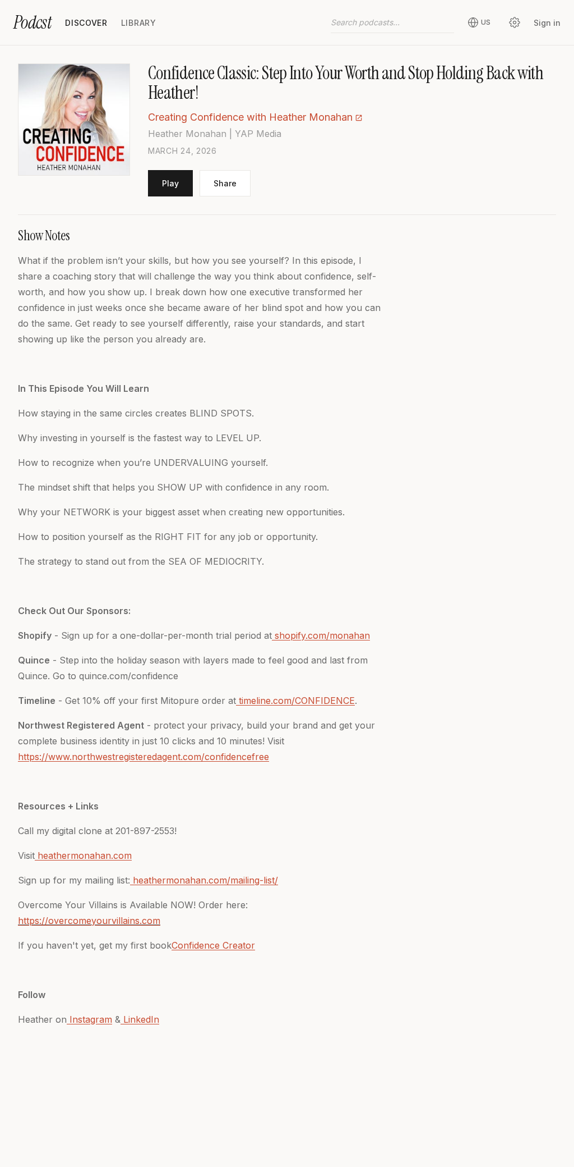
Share (225, 183)
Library (138, 23)
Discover (86, 23)
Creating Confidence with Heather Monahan (250, 117)
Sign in (547, 23)
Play (170, 183)
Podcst (32, 22)
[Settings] (514, 22)
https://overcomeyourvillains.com (89, 920)
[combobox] (392, 22)
